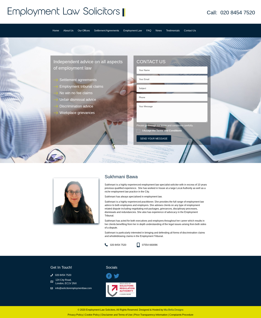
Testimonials (173, 30)
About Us (68, 30)
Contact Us (190, 30)
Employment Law (132, 30)
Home (56, 30)
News (159, 30)
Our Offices (84, 30)
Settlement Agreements (106, 30)
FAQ (148, 30)
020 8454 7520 (237, 12)
